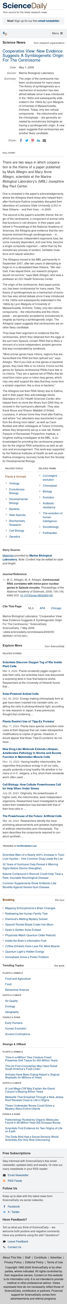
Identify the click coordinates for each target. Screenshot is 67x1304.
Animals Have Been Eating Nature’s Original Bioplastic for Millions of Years (32, 1075)
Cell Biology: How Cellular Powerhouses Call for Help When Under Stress (32, 786)
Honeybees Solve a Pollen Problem (27, 957)
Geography (12, 1012)
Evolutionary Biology (17, 491)
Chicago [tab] (56, 608)
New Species (17, 515)
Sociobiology (51, 527)
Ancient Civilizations (17, 1034)
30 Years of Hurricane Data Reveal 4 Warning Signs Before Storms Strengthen (30, 866)
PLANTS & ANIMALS (13, 972)
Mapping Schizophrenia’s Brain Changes (30, 908)
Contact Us (14, 1247)
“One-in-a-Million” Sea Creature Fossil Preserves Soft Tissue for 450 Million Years (31, 1058)
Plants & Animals (15, 476)
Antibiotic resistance (49, 505)
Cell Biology (16, 530)
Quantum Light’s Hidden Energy (24, 951)
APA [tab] (42, 608)
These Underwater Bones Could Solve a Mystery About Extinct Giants (29, 1106)
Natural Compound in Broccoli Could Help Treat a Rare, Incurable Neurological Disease (33, 876)
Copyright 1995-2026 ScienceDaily (26, 1267)
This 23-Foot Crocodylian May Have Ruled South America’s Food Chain (31, 1067)
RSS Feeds (15, 1181)
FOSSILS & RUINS (11, 1017)
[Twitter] (27, 140)
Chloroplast (50, 485)
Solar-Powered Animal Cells (21, 694)
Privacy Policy (13, 1262)
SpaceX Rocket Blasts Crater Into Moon (29, 924)
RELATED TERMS (47, 468)
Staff (28, 1257)
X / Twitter (14, 1212)
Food (8, 984)
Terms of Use (55, 1262)
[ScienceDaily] (25, 6)
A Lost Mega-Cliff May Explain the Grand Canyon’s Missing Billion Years (30, 1089)
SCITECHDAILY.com (27, 845)
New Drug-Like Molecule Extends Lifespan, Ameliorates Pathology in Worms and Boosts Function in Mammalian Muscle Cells (32, 753)
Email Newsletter (18, 1175)
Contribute (40, 1257)
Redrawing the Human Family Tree (26, 913)
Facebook (14, 1206)
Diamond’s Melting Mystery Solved (26, 919)
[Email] (44, 140)
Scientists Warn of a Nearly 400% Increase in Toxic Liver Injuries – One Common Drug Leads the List (33, 857)
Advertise (56, 1257)
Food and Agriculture (18, 979)
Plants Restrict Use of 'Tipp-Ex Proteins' (29, 721)
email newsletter (48, 21)
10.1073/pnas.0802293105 (36, 595)
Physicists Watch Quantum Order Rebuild (30, 935)
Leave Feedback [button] (18, 1241)
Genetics (14, 536)
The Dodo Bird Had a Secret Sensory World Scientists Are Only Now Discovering (31, 1138)
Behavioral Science (17, 990)
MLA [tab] (31, 608)
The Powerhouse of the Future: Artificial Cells (32, 816)
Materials (8, 555)
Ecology (10, 1006)
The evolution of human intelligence (52, 517)
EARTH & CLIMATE (12, 995)
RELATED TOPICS (14, 468)
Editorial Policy (34, 1262)
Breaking (8, 900)
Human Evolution (15, 1028)
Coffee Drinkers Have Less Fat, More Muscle (32, 946)
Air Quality (11, 1001)
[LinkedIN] (38, 140)
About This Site (12, 1257)
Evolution (48, 497)
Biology (47, 491)
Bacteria (14, 509)
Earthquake (50, 533)
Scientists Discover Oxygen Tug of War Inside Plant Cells (32, 664)
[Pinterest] (33, 140)
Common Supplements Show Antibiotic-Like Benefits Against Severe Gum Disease (29, 885)
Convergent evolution (50, 477)
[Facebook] (21, 140)
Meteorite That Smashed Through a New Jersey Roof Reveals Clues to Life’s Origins (34, 1098)
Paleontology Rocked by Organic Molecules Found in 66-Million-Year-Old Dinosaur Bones (32, 1121)
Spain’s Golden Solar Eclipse (23, 930)
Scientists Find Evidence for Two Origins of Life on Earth (33, 1129)
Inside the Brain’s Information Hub (25, 941)
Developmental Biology (18, 501)
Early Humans (14, 1023)
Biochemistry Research (17, 523)
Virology (14, 483)
